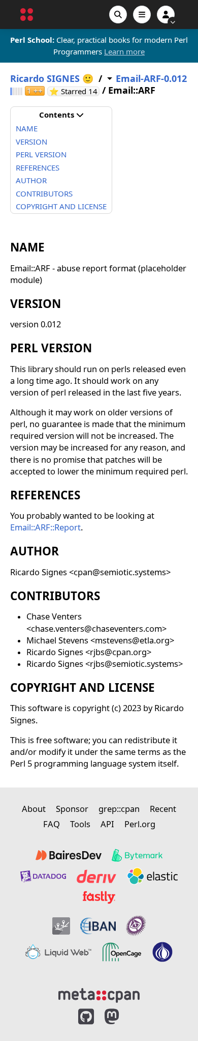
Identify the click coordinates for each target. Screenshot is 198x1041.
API (107, 824)
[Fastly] (99, 897)
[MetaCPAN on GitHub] (86, 1017)
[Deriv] (96, 876)
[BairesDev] (69, 855)
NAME (27, 128)
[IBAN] (98, 925)
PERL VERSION (41, 154)
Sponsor (72, 808)
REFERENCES (37, 167)
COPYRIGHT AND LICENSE (61, 206)
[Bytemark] (137, 855)
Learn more (124, 51)
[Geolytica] (61, 925)
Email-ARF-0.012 (151, 79)
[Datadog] (43, 876)
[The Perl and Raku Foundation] (162, 952)
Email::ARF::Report (45, 527)
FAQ (51, 824)
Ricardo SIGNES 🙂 (51, 79)
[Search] (118, 14)
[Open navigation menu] (142, 14)
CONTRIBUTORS (44, 193)
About (34, 808)
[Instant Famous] (136, 925)
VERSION (31, 141)
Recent (163, 808)
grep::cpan (119, 808)
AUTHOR (31, 180)
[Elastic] (152, 876)
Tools (80, 824)
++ (35, 91)
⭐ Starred (74, 91)
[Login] (166, 14)
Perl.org (139, 824)
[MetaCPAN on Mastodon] (122, 1017)
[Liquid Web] (58, 952)
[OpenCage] (122, 952)
